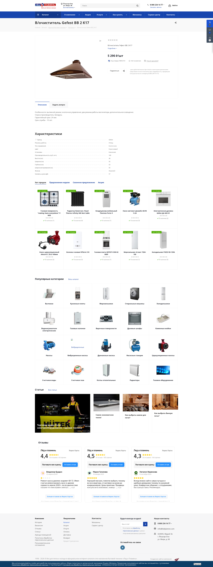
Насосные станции (134, 355)
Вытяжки (49, 304)
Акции (66, 525)
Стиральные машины (134, 304)
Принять (197, 564)
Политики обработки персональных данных (30, 565)
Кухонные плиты (77, 304)
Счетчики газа (77, 380)
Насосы (49, 355)
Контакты (96, 518)
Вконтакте (122, 547)
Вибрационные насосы (78, 355)
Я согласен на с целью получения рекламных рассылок (134, 530)
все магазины (68, 7)
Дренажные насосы (106, 355)
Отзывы (38, 528)
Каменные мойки (163, 328)
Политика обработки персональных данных (44, 539)
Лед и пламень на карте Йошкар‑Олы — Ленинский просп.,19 (153, 501)
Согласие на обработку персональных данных (82, 565)
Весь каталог (73, 279)
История (38, 522)
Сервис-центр (97, 525)
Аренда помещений (43, 535)
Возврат (66, 538)
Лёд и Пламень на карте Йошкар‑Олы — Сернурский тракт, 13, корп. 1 (60, 501)
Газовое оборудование (163, 380)
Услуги (66, 528)
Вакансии (39, 525)
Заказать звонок (156, 7)
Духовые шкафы (134, 328)
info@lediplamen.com (166, 529)
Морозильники (106, 304)
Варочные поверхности (106, 328)
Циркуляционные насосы (163, 355)
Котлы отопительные (106, 380)
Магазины (96, 522)
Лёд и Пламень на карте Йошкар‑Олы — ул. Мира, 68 (106, 501)
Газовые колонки (77, 328)
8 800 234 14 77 (156, 5)
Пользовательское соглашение (42, 544)
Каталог (66, 522)
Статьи (37, 532)
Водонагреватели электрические (49, 329)
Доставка (67, 535)
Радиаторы (135, 380)
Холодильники (163, 304)
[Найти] (137, 5)
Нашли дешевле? (153, 61)
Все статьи (52, 390)
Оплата (66, 532)
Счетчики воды (49, 380)
